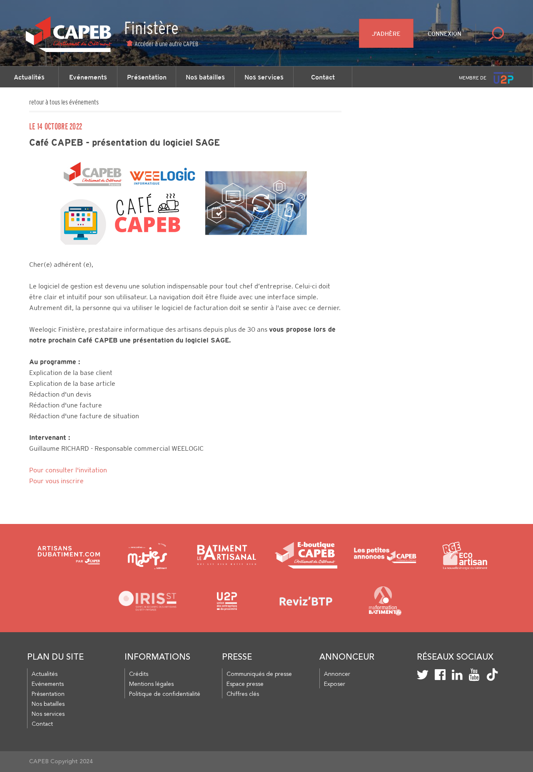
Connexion (444, 33)
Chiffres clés (243, 694)
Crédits (138, 674)
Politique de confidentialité (164, 694)
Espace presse (245, 684)
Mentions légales (151, 684)
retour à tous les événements (64, 102)
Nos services (264, 77)
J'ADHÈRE (386, 33)
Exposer (334, 684)
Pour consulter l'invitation (68, 470)
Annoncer (337, 674)
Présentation (147, 77)
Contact (323, 77)
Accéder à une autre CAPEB (166, 43)
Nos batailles (205, 77)
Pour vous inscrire (56, 481)
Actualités (29, 77)
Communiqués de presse (259, 674)
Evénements (88, 77)
